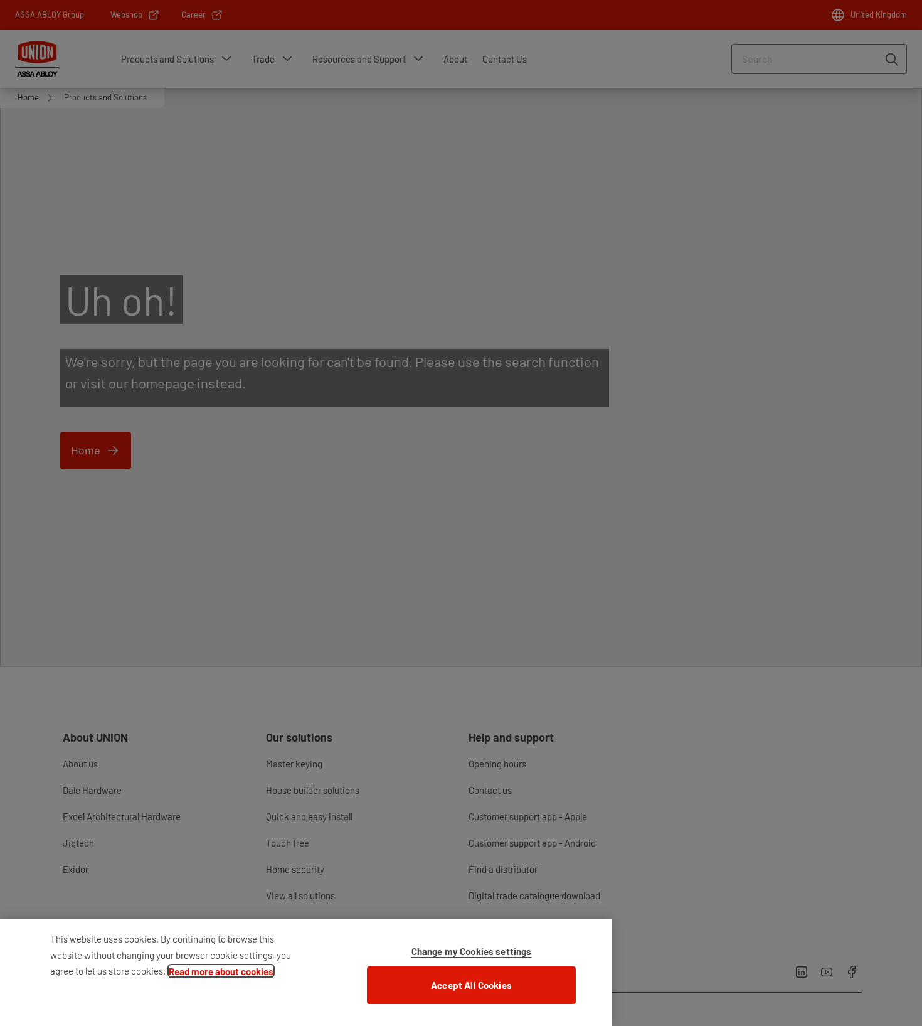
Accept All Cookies (471, 985)
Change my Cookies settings (471, 951)
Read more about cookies (221, 971)
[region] (306, 972)
